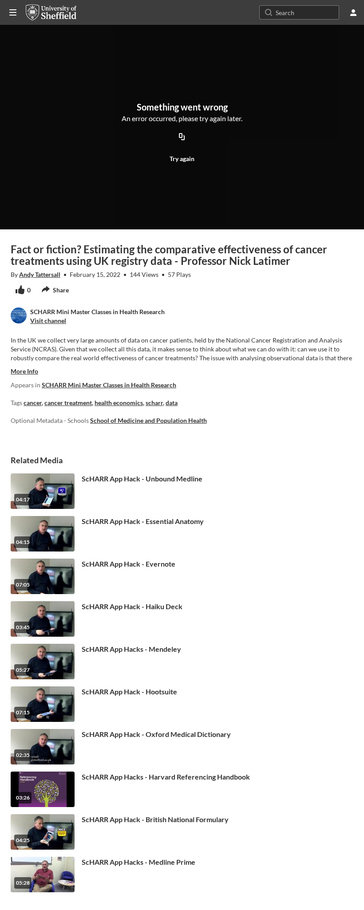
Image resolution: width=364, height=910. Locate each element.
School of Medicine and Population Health (148, 420)
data (172, 402)
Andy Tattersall (39, 274)
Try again (182, 158)
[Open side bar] (13, 12)
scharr (154, 402)
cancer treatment (68, 402)
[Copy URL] (182, 137)
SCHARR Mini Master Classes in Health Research (109, 385)
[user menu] (353, 12)
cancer (33, 402)
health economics (119, 402)
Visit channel (48, 320)
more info (24, 371)
